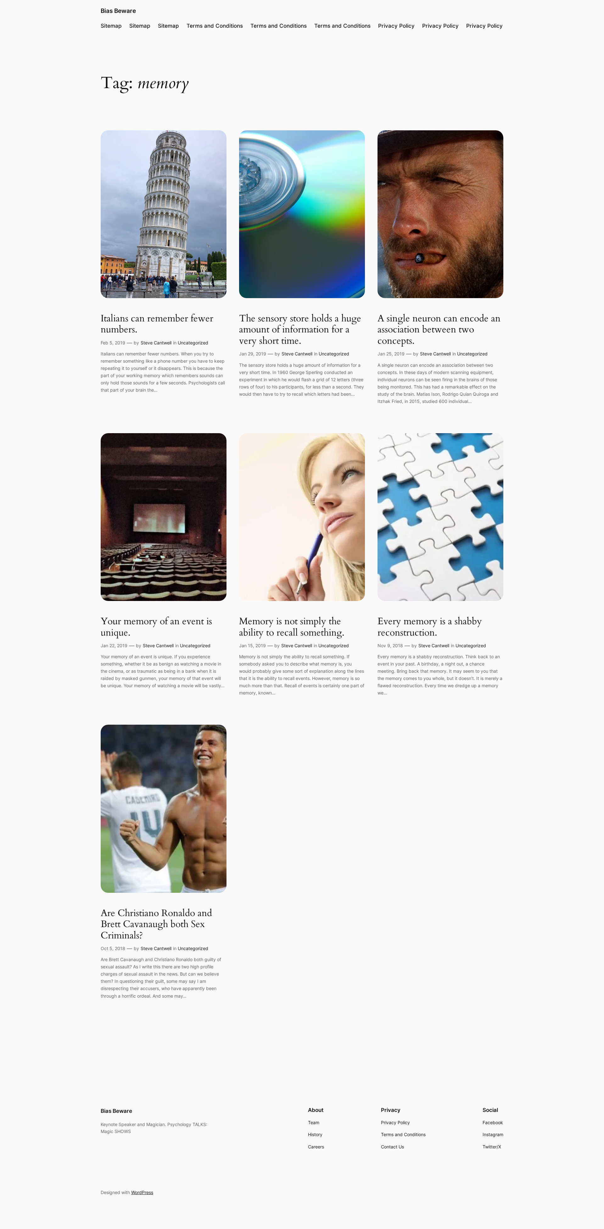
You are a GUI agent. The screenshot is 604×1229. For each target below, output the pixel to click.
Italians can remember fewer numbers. (157, 324)
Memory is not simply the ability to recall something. (291, 627)
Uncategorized (193, 342)
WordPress (142, 1192)
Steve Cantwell (156, 342)
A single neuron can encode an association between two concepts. (439, 330)
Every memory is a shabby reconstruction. (430, 627)
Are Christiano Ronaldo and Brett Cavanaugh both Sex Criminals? (156, 925)
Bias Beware (118, 10)
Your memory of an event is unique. (156, 627)
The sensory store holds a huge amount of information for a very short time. (300, 330)
